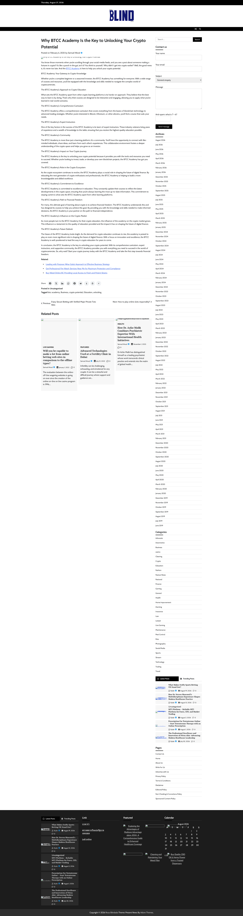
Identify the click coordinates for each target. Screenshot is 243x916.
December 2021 (161, 392)
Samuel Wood (74, 53)
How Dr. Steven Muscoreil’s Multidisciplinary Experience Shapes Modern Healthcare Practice (184, 696)
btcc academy (54, 292)
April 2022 (159, 374)
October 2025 (161, 186)
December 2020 (162, 443)
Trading (158, 667)
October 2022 (161, 351)
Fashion (158, 570)
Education (88, 292)
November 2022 (162, 346)
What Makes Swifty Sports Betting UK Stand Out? (183, 686)
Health (121, 324)
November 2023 (162, 291)
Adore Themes (146, 912)
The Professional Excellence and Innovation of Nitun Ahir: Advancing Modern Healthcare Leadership (184, 735)
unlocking (97, 292)
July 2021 (159, 415)
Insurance (159, 611)
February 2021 (161, 438)
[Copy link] (98, 283)
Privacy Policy (161, 776)
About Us (159, 763)
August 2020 (160, 461)
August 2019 (160, 516)
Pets (157, 639)
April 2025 (160, 213)
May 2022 (159, 369)
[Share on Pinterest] (74, 283)
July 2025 (159, 200)
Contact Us (160, 754)
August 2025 (160, 195)
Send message (163, 126)
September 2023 (162, 301)
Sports (158, 653)
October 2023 (161, 296)
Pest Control (160, 634)
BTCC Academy (73, 68)
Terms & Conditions (163, 781)
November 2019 (162, 502)
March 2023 (160, 328)
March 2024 (160, 273)
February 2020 (161, 489)
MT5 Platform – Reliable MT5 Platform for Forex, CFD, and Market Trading (184, 711)
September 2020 (162, 457)
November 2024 (162, 236)
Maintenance (160, 630)
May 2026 (159, 154)
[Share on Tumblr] (86, 283)
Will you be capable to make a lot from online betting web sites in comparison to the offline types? (57, 357)
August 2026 (160, 140)
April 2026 (160, 158)
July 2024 (159, 255)
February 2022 (161, 383)
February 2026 (161, 168)
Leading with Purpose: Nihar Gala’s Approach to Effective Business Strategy (78, 264)
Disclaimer (159, 785)
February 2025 (161, 223)
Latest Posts (164, 679)
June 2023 (159, 314)
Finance (158, 584)
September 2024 (162, 246)
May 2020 (160, 475)
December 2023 (162, 287)
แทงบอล (86, 833)
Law (157, 616)
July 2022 (159, 365)
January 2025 (161, 227)
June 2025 (159, 204)
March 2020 (160, 484)
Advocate (159, 538)
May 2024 (159, 264)
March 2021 (160, 434)
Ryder (172, 691)
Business (64, 292)
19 (176, 841)
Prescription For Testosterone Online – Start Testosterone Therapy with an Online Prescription (184, 723)
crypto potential (76, 292)
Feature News (161, 575)
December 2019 (162, 498)
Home (158, 758)
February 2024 (161, 278)
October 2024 (161, 241)
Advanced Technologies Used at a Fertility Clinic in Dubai (95, 354)
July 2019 (159, 521)
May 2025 (159, 209)
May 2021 (159, 424)
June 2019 (159, 525)
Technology (160, 662)
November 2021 (162, 397)
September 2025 (162, 190)
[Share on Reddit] (80, 283)
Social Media (160, 648)
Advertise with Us (162, 772)
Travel (158, 671)
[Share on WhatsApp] (68, 283)
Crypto (158, 561)
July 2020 (159, 466)
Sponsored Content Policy (165, 798)
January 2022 (161, 388)
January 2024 (161, 282)
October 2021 (161, 401)
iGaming (159, 607)
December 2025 (162, 177)
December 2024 (162, 232)
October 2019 (161, 507)
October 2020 (161, 452)
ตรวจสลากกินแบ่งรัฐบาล (93, 830)
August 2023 (160, 305)
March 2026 (160, 163)
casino (158, 552)
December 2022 (162, 342)
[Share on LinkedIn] (62, 283)
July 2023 (159, 310)
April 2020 (160, 479)
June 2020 (160, 470)
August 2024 (160, 250)
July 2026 (159, 145)
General (158, 593)
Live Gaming (48, 347)
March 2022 (160, 379)
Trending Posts (188, 679)
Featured (84, 347)
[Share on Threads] (92, 283)
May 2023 (159, 319)
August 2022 (160, 360)
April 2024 (160, 269)
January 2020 (161, 493)
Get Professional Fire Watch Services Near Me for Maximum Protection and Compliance (83, 268)
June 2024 (159, 259)
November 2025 (162, 181)
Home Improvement (163, 602)
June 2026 (159, 149)
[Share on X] (56, 283)
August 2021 (160, 411)
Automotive (160, 543)
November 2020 (162, 447)
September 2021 (162, 406)
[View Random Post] (195, 29)
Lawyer (158, 621)
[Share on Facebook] (50, 283)
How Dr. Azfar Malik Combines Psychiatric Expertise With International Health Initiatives (130, 334)
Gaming (158, 589)
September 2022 (162, 356)
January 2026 (161, 172)
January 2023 (161, 337)
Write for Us (160, 767)
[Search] (200, 29)
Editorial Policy (161, 789)
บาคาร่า (85, 824)
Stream (158, 657)
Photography (161, 644)
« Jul (166, 855)
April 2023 (160, 324)
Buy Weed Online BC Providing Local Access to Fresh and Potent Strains (76, 273)
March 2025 (160, 218)
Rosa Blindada (112, 912)
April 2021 (159, 429)
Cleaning (159, 556)
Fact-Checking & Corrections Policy (169, 794)
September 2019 (162, 512)
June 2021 (159, 420)
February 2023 (161, 333)
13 (181, 838)
